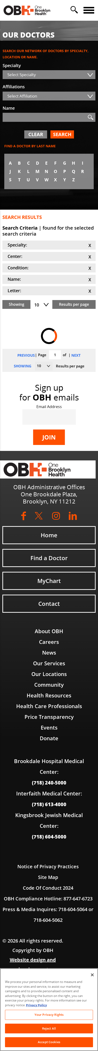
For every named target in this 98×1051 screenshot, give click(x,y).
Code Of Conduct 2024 (48, 888)
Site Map (48, 877)
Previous (26, 355)
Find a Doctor (49, 558)
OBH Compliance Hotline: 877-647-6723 (48, 898)
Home (49, 535)
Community (49, 684)
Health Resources (49, 695)
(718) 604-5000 (49, 836)
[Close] (92, 975)
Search (62, 134)
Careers (49, 641)
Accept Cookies (49, 1042)
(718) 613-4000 (49, 804)
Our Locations (49, 673)
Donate (49, 738)
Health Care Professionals (49, 706)
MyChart (49, 581)
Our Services (49, 663)
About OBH (49, 631)
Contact (49, 603)
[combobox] (49, 74)
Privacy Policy (36, 1005)
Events (49, 727)
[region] (49, 1009)
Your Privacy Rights (49, 1014)
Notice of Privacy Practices (48, 866)
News (49, 652)
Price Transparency (49, 716)
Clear (35, 134)
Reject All (49, 1028)
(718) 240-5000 (49, 782)
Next (76, 355)
